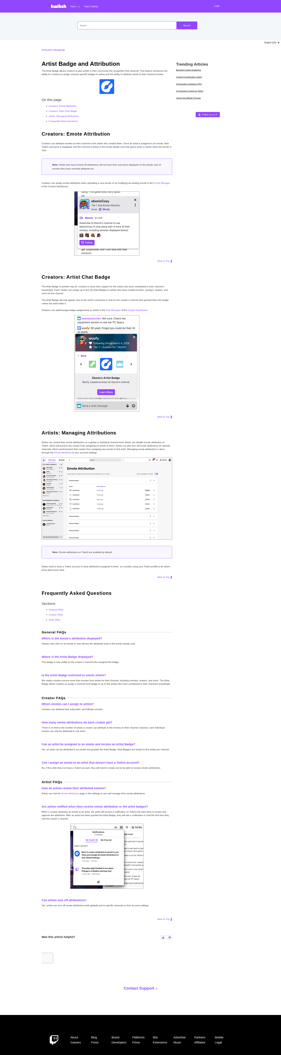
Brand (115, 1037)
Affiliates (199, 1042)
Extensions (160, 1042)
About (74, 1037)
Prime (136, 1042)
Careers (75, 1042)
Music (177, 1042)
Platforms (138, 1037)
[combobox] (137, 25)
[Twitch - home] (54, 1040)
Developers (119, 1042)
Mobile (219, 1037)
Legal (218, 1042)
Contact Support (139, 988)
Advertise (180, 1037)
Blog (94, 1037)
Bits (155, 1037)
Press (95, 1042)
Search (187, 25)
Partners (199, 1037)
